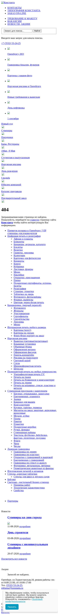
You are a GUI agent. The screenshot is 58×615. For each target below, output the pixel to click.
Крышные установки (25, 344)
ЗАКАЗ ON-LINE (16, 13)
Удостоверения (21, 313)
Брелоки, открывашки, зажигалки (31, 393)
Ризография (20, 288)
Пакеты (18, 421)
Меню (17, 272)
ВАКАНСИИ (14, 21)
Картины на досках (24, 333)
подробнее (24, 526)
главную (34, 219)
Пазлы (17, 418)
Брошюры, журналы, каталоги (30, 244)
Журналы (19, 310)
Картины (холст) (22, 330)
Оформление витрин (25, 349)
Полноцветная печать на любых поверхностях (31, 371)
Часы (16, 443)
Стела (17, 363)
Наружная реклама (17, 338)
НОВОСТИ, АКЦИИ (18, 24)
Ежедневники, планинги (27, 396)
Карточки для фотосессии (27, 258)
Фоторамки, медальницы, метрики (32, 465)
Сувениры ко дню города (24, 517)
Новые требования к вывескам (23, 97)
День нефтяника (16, 107)
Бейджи (11, 479)
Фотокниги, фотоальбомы (27, 297)
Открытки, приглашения (27, 277)
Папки (17, 280)
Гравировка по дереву (25, 451)
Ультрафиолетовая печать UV (29, 374)
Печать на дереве (23, 382)
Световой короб (22, 360)
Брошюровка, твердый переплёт (24, 305)
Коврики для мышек (24, 402)
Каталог (5, 612)
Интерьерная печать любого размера (26, 327)
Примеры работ (22, 485)
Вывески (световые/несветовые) (31, 341)
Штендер (18, 368)
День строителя (17, 532)
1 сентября (13, 118)
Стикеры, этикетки (24, 291)
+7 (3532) (11, 43)
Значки (17, 399)
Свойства (19, 490)
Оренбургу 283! (15, 54)
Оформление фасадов (25, 352)
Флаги (17, 440)
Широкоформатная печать (27, 366)
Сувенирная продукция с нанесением (27, 391)
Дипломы (19, 321)
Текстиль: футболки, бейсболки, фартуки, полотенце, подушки (31, 436)
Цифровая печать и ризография (24, 236)
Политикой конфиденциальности (24, 600)
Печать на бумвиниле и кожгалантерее (34, 380)
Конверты (19, 261)
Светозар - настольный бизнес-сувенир (28, 482)
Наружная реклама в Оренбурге (24, 86)
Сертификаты (21, 316)
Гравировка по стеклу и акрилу (30, 463)
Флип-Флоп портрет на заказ (29, 335)
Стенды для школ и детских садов (31, 476)
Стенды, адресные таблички (22, 474)
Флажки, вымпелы (23, 299)
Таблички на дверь (24, 294)
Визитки (18, 250)
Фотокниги (20, 308)
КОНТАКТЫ (14, 7)
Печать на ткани (22, 377)
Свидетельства (21, 319)
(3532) (14, 585)
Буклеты (18, 247)
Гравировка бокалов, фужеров (23, 64)
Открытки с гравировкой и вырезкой (33, 457)
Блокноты (19, 241)
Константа (7, 222)
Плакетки (19, 424)
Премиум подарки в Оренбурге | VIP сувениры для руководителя (26, 232)
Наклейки (19, 274)
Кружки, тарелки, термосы (28, 407)
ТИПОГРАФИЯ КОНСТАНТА (23, 10)
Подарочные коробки (25, 427)
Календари (19, 255)
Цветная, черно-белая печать (29, 302)
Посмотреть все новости (14, 559)
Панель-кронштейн (24, 355)
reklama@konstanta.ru (12, 588)
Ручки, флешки (22, 429)
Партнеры (12, 501)
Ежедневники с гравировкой (29, 460)
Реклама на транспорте (26, 357)
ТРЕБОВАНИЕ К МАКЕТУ (22, 18)
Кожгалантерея (22, 404)
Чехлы (17, 446)
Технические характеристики (29, 487)
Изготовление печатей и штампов (25, 471)
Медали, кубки (21, 416)
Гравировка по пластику (26, 454)
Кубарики (19, 266)
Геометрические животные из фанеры (34, 468)
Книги (17, 263)
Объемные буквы (23, 346)
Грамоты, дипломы (24, 252)
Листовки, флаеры (23, 269)
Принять (12, 607)
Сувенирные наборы (25, 432)
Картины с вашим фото (19, 75)
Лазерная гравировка (18, 449)
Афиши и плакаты (23, 239)
